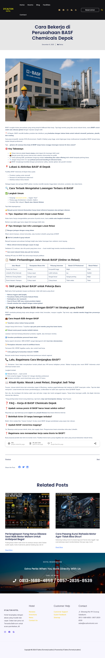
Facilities (46, 5)
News (31, 617)
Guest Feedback (60, 615)
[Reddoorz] (59, 10)
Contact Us (33, 620)
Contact (23, 15)
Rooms (30, 5)
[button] (89, 10)
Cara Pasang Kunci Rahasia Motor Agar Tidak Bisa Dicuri (76, 535)
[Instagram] (67, 10)
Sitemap (57, 617)
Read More (9, 550)
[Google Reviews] (76, 10)
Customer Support (61, 612)
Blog (38, 5)
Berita (61, 44)
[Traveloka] (71, 10)
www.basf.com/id (21, 198)
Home (22, 5)
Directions (33, 615)
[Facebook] (63, 10)
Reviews (32, 612)
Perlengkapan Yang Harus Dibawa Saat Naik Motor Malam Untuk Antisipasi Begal (25, 536)
